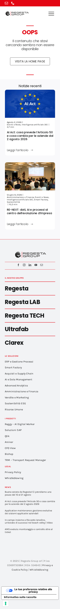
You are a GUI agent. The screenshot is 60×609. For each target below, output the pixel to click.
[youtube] (36, 265)
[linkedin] (30, 265)
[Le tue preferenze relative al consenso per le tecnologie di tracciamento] (6, 603)
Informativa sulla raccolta (20, 597)
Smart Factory (41, 199)
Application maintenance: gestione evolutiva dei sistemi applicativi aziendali (28, 512)
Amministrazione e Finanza (20, 197)
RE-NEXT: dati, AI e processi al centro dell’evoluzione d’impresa (29, 211)
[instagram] (24, 265)
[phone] (12, 3)
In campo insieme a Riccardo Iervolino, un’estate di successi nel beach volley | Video (29, 521)
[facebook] (18, 265)
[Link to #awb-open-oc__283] (51, 14)
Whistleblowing (39, 569)
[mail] (6, 3)
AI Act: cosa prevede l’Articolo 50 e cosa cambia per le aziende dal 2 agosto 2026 (30, 135)
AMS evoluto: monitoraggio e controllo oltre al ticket (29, 531)
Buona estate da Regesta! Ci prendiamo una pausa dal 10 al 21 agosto (28, 493)
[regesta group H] (17, 11)
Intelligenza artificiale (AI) (35, 124)
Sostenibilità (13, 202)
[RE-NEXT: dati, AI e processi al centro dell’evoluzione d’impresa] (30, 164)
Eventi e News (14, 124)
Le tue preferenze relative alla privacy (33, 590)
